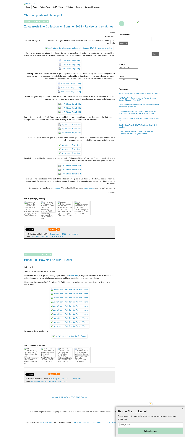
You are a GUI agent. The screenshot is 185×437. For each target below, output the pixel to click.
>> (86, 397)
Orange (43, 237)
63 (65, 397)
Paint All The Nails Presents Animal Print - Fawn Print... (65, 213)
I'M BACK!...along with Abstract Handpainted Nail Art (30, 360)
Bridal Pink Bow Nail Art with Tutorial (48, 260)
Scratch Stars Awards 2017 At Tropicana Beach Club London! (138, 126)
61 (60, 397)
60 (57, 397)
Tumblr (151, 17)
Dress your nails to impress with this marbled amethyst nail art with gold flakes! (139, 106)
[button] (150, 411)
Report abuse (97, 422)
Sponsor (79, 7)
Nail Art (54, 381)
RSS (127, 23)
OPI (49, 381)
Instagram (157, 17)
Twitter (127, 17)
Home (28, 7)
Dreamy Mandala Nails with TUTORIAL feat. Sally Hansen (80, 359)
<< (53, 397)
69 (79, 397)
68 (77, 397)
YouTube (145, 17)
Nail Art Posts (45, 7)
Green (48, 237)
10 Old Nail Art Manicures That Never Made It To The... (47, 216)
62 (62, 397)
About (35, 7)
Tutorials (69, 7)
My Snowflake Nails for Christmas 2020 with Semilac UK (139, 93)
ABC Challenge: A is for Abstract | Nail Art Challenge (81, 211)
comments (73, 234)
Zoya (33, 237)
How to (64, 381)
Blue (37, 237)
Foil (57, 237)
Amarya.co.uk (89, 188)
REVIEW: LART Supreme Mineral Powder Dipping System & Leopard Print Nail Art (137, 99)
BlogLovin (133, 17)
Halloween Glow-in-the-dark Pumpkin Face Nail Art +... (31, 213)
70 (82, 397)
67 (74, 397)
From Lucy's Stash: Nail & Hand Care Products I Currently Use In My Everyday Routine (136, 133)
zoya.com (56, 188)
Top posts (77, 422)
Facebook (121, 17)
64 (67, 397)
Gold (53, 237)
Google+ (121, 23)
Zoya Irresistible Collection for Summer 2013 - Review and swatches (68, 26)
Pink (61, 237)
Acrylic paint (35, 381)
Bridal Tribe (73, 276)
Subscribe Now (150, 431)
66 (72, 397)
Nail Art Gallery (58, 7)
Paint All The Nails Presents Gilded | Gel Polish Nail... (47, 360)
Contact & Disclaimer (92, 7)
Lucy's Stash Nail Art (46, 422)
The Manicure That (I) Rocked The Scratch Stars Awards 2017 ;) (139, 119)
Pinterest (139, 17)
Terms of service (111, 422)
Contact (133, 23)
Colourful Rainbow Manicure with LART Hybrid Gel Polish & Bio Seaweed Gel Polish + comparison (137, 112)
